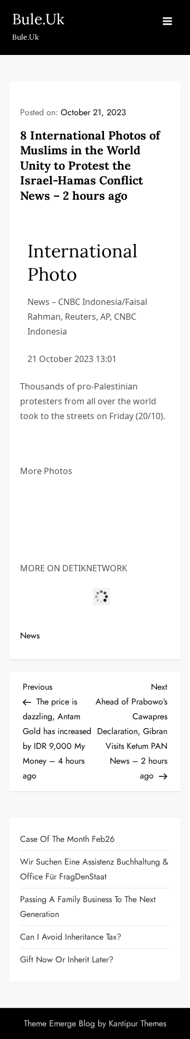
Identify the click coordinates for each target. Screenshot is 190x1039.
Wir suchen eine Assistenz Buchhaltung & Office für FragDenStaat (94, 869)
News (30, 635)
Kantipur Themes (137, 1023)
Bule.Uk (38, 19)
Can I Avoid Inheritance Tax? (70, 937)
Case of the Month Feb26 (67, 839)
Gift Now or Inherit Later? (66, 959)
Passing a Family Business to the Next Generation (88, 906)
